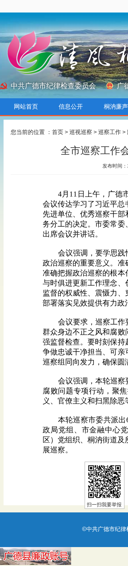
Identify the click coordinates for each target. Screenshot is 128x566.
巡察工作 (109, 132)
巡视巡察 (80, 132)
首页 (57, 132)
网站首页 (26, 106)
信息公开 (71, 106)
